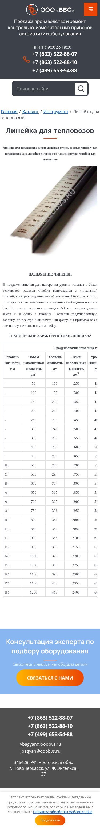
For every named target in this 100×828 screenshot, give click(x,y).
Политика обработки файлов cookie (62, 811)
